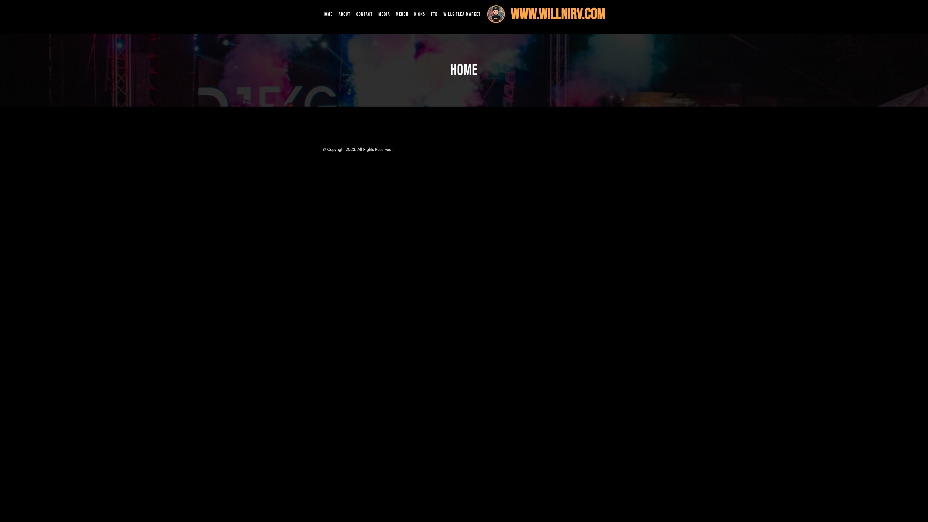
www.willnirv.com (558, 14)
